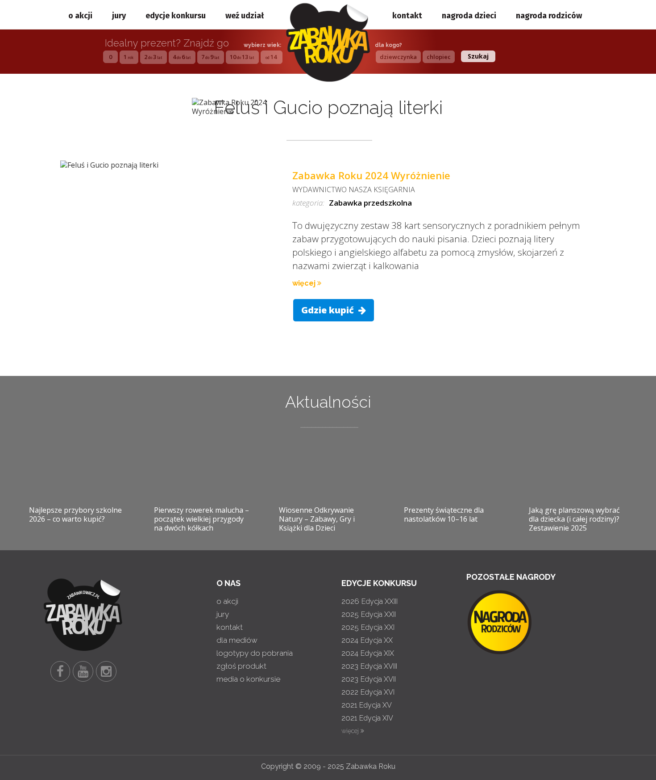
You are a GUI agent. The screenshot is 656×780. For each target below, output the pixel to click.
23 (153, 57)
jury (119, 16)
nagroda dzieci (469, 16)
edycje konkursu (175, 16)
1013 (242, 57)
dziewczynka (398, 57)
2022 (367, 691)
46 (182, 57)
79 (210, 57)
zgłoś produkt (241, 666)
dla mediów (236, 640)
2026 (369, 601)
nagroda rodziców (549, 16)
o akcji (80, 16)
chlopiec (439, 57)
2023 (369, 666)
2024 (367, 640)
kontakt (407, 16)
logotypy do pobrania (254, 653)
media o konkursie (248, 679)
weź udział (244, 16)
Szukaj (478, 56)
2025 (368, 614)
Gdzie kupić (328, 310)
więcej (304, 283)
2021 (366, 704)
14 (271, 57)
